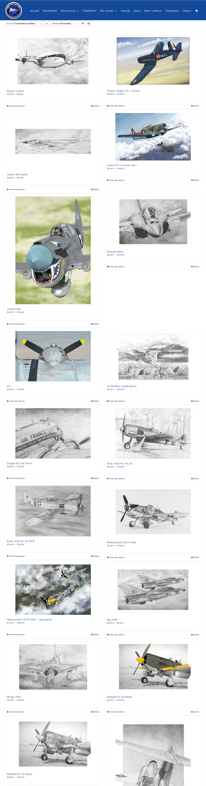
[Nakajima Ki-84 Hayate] (153, 667)
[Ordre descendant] (47, 23)
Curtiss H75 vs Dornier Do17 (122, 165)
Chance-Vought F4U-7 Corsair (123, 90)
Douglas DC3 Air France (19, 463)
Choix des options (17, 106)
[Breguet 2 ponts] (53, 61)
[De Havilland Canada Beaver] (153, 356)
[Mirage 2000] (53, 667)
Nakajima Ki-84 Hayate (119, 696)
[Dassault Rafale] (153, 222)
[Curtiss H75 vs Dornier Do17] (153, 136)
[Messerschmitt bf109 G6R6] (153, 512)
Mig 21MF (112, 619)
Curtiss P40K (14, 309)
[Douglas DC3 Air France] (53, 433)
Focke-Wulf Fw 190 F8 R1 (21, 541)
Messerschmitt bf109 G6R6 (121, 542)
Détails (96, 106)
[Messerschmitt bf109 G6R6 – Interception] (53, 590)
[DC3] (53, 356)
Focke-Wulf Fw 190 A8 (119, 463)
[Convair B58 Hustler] (53, 141)
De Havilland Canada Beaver (122, 386)
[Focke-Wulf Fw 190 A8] (153, 433)
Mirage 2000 (14, 696)
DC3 (9, 386)
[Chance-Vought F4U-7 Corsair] (153, 61)
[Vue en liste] (89, 23)
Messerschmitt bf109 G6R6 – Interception (29, 619)
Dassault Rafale (115, 251)
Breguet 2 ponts (15, 91)
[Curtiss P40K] (53, 250)
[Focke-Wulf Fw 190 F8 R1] (53, 511)
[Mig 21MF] (153, 590)
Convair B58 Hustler (17, 174)
